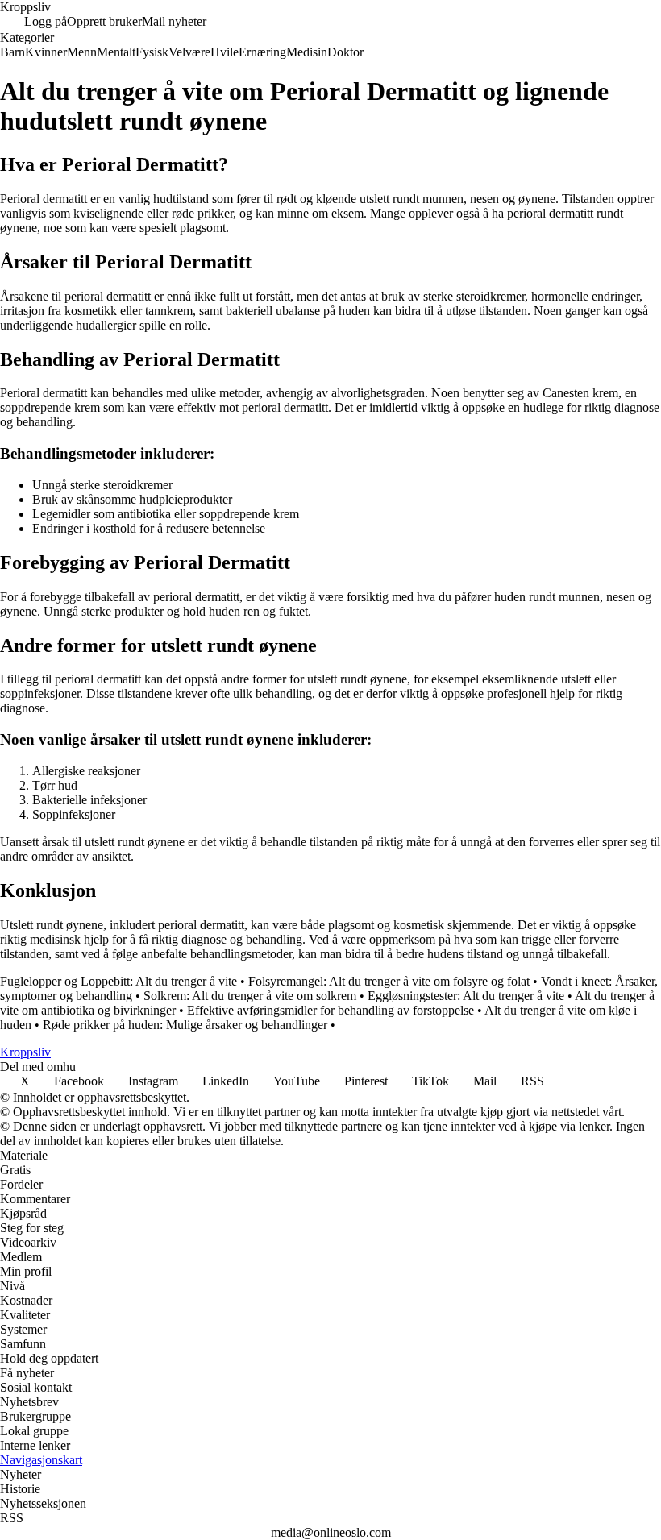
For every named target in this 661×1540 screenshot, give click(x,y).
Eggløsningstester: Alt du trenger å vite (466, 995)
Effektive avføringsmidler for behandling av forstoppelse (330, 1010)
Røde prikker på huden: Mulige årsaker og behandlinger (185, 1025)
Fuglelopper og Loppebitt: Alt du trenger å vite (118, 981)
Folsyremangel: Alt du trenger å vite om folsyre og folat (389, 981)
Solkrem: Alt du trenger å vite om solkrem (249, 995)
